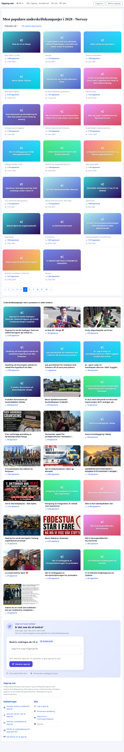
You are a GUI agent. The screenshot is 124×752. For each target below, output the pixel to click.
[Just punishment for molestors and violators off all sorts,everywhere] (62, 357)
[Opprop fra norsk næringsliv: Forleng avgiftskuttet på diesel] (22, 530)
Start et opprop (114, 3)
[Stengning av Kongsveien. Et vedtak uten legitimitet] (62, 496)
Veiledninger (10, 701)
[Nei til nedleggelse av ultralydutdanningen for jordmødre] (62, 565)
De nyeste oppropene (32, 26)
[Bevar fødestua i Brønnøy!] (62, 529)
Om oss (54, 3)
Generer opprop (22, 664)
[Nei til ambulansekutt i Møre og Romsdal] (62, 461)
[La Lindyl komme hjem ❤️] (22, 564)
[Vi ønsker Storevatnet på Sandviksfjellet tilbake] (22, 392)
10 (46, 289)
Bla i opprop (32, 3)
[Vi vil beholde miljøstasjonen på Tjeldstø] (102, 565)
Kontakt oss (44, 3)
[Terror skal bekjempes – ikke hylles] (22, 494)
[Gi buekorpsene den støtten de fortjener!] (22, 461)
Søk (64, 3)
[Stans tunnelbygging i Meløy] (102, 425)
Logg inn (99, 3)
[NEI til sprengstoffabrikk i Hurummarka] (102, 530)
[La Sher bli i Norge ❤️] (62, 321)
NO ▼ (21, 3)
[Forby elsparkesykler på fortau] (102, 321)
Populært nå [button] (10, 26)
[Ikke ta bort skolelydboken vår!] (102, 494)
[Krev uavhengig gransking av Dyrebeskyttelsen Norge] (22, 426)
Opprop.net (7, 3)
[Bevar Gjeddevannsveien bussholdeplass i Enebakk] (62, 392)
